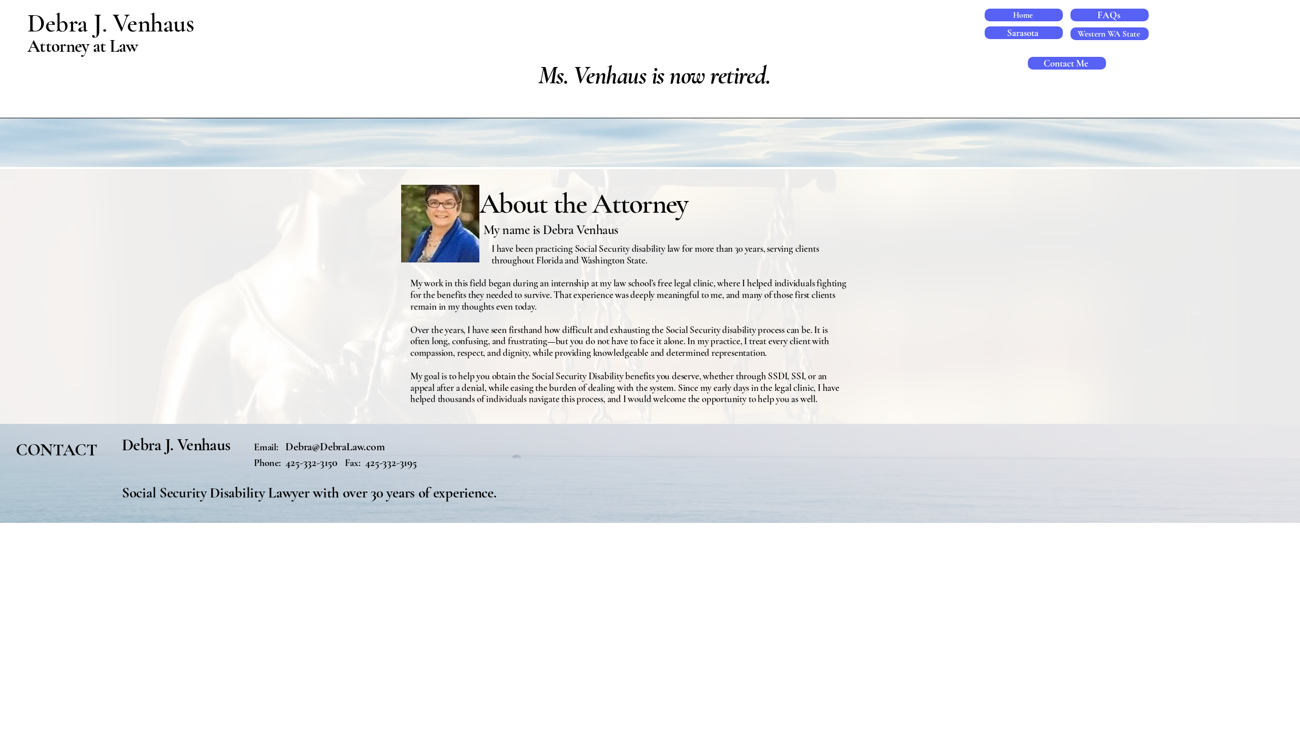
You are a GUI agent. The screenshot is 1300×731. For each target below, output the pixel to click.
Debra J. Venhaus (113, 23)
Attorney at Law (82, 46)
